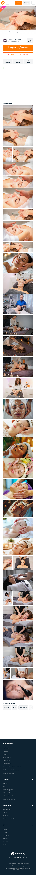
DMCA (4, 852)
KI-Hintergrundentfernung (11, 835)
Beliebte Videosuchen (9, 864)
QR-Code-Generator (8, 838)
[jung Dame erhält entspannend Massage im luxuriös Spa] (18, 453)
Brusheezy (6, 813)
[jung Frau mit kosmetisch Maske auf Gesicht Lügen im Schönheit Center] (13, 602)
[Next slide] (29, 773)
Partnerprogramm (8, 855)
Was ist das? (18, 68)
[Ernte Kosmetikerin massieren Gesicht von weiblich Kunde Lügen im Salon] (18, 308)
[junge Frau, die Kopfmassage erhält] (7, 588)
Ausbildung (6, 826)
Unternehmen (7, 823)
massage (6, 773)
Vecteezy (5, 816)
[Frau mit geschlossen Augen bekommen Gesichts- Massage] (18, 493)
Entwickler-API (7, 829)
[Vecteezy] (3, 3)
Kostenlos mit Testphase (18, 48)
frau (14, 773)
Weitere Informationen (10, 71)
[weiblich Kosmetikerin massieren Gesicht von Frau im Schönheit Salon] (18, 413)
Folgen (30, 41)
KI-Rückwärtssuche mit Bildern (12, 832)
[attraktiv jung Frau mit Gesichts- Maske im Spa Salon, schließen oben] (18, 571)
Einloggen (26, 2)
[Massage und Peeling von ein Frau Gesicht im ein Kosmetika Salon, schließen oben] (18, 514)
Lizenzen (5, 849)
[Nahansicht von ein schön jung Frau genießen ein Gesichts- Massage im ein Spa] (18, 288)
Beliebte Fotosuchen (9, 861)
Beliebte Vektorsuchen (9, 858)
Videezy (5, 820)
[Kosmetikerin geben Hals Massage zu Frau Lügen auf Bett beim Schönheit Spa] (7, 637)
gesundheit (23, 773)
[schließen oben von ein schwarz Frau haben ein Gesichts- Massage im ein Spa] (18, 434)
